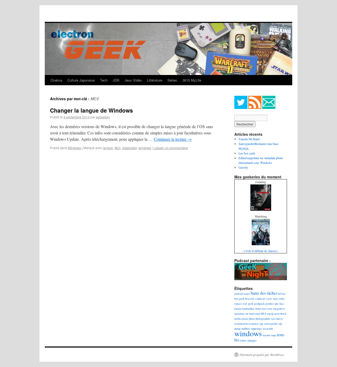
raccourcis (277, 318)
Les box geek (247, 153)
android (238, 293)
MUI (117, 147)
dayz (275, 298)
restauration (241, 323)
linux (258, 308)
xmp (273, 335)
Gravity (243, 167)
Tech (103, 80)
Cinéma (56, 80)
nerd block (280, 313)
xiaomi (266, 335)
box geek (239, 298)
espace (238, 303)
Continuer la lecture (173, 139)
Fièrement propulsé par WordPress (262, 355)
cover (269, 298)
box (283, 293)
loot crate (267, 308)
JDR (116, 80)
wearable (268, 328)
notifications (241, 318)
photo (252, 318)
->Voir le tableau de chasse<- (260, 251)
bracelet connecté (255, 298)
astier (247, 293)
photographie (263, 318)
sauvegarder (271, 323)
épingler (252, 340)
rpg (261, 323)
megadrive (279, 308)
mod (257, 313)
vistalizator (129, 147)
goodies (269, 303)
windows (144, 147)
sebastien (103, 117)
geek (250, 303)
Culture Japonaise (81, 80)
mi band (249, 313)
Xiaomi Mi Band (249, 139)
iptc (277, 303)
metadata (239, 313)
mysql (270, 313)
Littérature (154, 80)
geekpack (259, 303)
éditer (243, 340)
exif (245, 303)
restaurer (254, 323)
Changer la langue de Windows (91, 110)
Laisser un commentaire (170, 147)
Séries (172, 80)
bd (279, 293)
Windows (74, 147)
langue (108, 147)
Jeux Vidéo (133, 80)
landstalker (248, 308)
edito (282, 298)
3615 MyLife (191, 80)
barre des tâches (264, 293)
